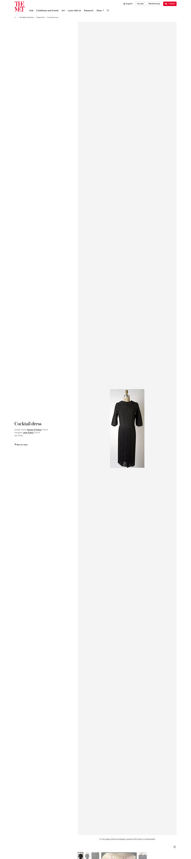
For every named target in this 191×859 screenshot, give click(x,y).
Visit (31, 10)
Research (88, 10)
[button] (174, 847)
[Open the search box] (107, 10)
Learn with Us (74, 10)
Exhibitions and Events (47, 10)
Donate (140, 3)
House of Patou (34, 430)
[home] (15, 17)
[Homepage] (19, 7)
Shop (99, 10)
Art (63, 10)
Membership (154, 3)
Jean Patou (28, 432)
